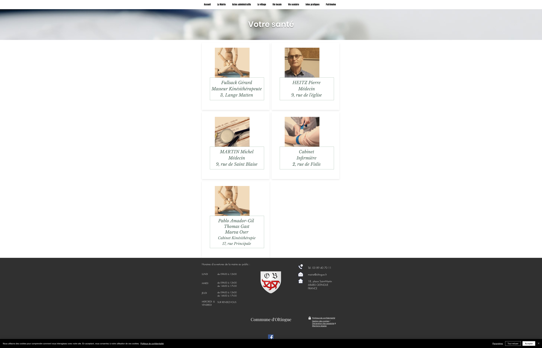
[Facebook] (271, 337)
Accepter (529, 343)
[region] (235, 77)
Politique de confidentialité (152, 343)
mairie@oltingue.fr (317, 274)
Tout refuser (513, 343)
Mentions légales (319, 326)
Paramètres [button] (497, 343)
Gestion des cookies (320, 321)
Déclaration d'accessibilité (323, 323)
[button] (278, 4)
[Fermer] (538, 343)
